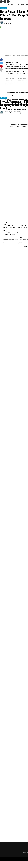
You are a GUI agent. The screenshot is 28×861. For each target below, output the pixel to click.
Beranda (7, 5)
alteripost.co (8, 23)
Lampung (13, 5)
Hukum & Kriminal (20, 5)
